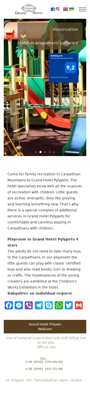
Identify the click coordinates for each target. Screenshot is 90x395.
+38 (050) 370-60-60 (44, 361)
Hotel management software (48, 42)
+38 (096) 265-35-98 (44, 368)
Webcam (45, 329)
